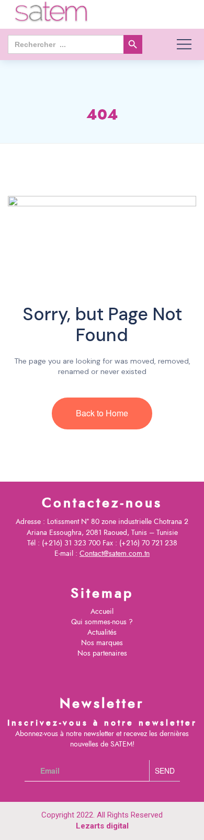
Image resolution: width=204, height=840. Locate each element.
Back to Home (102, 413)
